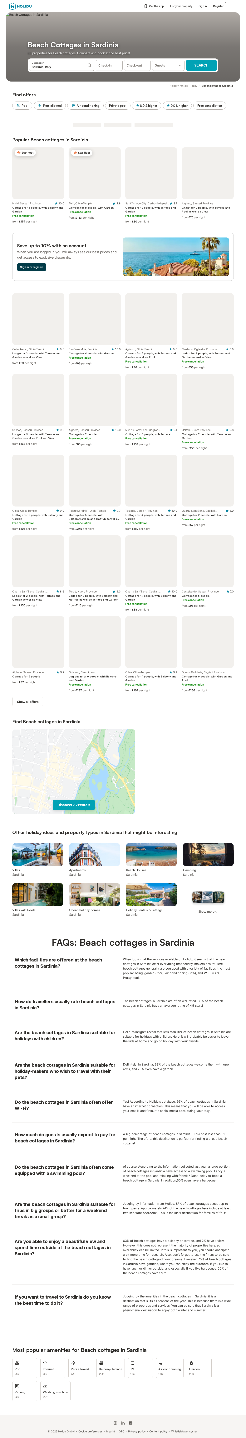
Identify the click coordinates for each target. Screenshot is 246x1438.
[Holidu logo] (28, 6)
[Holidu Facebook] (130, 1423)
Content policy (158, 1431)
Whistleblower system (184, 1431)
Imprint (110, 1431)
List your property (181, 6)
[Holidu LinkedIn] (123, 1423)
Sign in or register (31, 267)
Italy (195, 85)
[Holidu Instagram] (115, 1423)
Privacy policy (137, 1431)
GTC (121, 1431)
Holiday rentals (179, 85)
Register (218, 6)
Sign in (203, 6)
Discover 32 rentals (73, 805)
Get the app (156, 6)
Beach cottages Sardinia (217, 85)
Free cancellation (209, 105)
